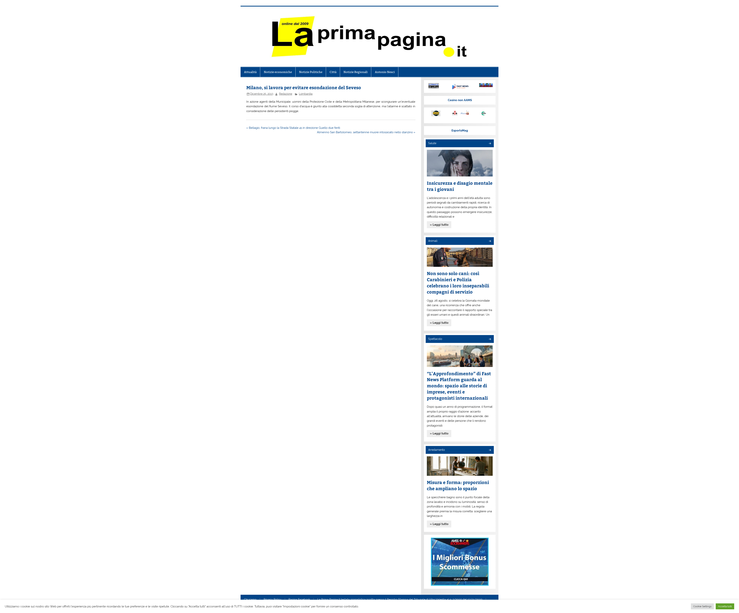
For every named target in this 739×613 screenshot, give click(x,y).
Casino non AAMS (460, 100)
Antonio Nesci (385, 72)
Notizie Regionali (356, 72)
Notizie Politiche (310, 72)
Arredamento (436, 449)
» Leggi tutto (439, 224)
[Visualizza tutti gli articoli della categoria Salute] (489, 143)
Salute (432, 143)
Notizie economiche (278, 72)
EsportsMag (459, 130)
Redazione (285, 93)
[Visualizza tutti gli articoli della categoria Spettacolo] (489, 339)
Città (333, 72)
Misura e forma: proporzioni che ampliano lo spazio (458, 485)
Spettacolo (435, 338)
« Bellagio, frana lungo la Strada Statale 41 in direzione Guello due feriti (293, 128)
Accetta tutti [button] (725, 606)
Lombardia (306, 93)
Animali (432, 240)
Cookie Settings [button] (702, 606)
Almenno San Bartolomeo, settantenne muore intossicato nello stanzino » (366, 132)
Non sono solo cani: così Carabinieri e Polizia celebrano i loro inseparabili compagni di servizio (458, 282)
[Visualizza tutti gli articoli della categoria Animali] (489, 241)
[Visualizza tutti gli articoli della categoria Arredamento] (489, 450)
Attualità (250, 72)
